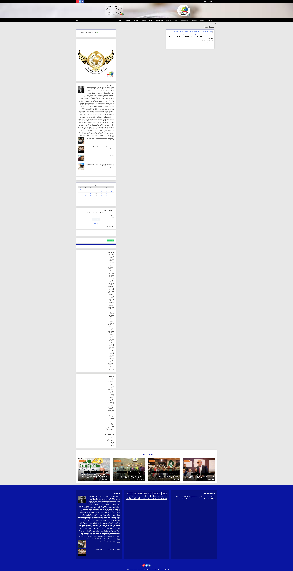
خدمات (112, 418)
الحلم (166, 496)
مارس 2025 (111, 282)
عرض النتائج (96, 223)
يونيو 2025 (111, 277)
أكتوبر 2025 (111, 270)
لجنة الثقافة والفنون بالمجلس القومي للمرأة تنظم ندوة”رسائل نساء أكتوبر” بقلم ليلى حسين (129, 477)
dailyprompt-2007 (156, 493)
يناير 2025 (112, 285)
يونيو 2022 (111, 334)
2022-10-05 (204, 40)
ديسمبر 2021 (111, 344)
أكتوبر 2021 (111, 347)
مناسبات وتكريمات (110, 441)
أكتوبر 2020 (111, 366)
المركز (140, 496)
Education (210, 35)
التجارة (132, 493)
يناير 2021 (112, 362)
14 (85, 194)
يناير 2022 (112, 342)
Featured (112, 383)
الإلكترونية (150, 493)
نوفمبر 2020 (111, 365)
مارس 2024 (111, 301)
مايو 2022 (112, 336)
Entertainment (111, 381)
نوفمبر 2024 (111, 288)
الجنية (128, 493)
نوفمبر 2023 (111, 307)
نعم (112, 216)
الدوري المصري (161, 496)
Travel (203, 35)
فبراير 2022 (111, 341)
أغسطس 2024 (111, 293)
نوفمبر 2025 (111, 269)
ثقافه (185, 35)
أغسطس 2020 (111, 370)
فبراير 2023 (111, 322)
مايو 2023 (112, 317)
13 (90, 194)
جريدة (130, 496)
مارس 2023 (111, 320)
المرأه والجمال (159, 20)
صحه (120, 20)
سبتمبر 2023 (111, 310)
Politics (206, 35)
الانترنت (135, 493)
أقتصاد (176, 20)
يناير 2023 (112, 323)
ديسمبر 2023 (111, 306)
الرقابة (152, 496)
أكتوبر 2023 (111, 309)
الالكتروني (145, 493)
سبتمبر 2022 (111, 330)
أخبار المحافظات (184, 20)
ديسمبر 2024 (111, 286)
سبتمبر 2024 (111, 291)
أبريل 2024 (111, 299)
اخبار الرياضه (168, 20)
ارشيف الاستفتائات (110, 226)
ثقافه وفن (135, 20)
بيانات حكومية (111, 409)
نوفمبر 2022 (111, 326)
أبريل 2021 (111, 357)
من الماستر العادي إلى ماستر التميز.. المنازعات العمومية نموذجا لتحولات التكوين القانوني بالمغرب (100, 165)
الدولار (156, 496)
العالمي (147, 496)
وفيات (112, 445)
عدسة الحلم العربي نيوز (109, 428)
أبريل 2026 (111, 261)
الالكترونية (140, 493)
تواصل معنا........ (110, 240)
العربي (144, 496)
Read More (209, 46)
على (134, 498)
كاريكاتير (112, 437)
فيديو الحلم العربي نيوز (109, 434)
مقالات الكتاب (111, 439)
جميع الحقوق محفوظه (165, 569)
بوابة (137, 496)
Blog (113, 378)
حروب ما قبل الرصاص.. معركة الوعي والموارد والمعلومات (101, 147)
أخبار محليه (112, 393)
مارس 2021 (111, 358)
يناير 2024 (112, 304)
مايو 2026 (112, 259)
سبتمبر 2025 (111, 272)
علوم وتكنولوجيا (110, 429)
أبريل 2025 (111, 280)
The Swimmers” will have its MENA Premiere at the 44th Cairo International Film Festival (191, 37)
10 (106, 194)
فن (113, 433)
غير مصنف (111, 431)
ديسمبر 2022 (111, 325)
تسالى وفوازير (111, 410)
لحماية (131, 498)
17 (106, 196)
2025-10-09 (105, 480)
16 (111, 196)
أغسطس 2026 (111, 254)
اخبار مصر (210, 20)
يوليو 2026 (111, 256)
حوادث (112, 417)
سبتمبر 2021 (111, 349)
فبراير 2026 (111, 264)
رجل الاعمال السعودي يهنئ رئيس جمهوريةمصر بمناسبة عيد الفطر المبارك (154, 498)
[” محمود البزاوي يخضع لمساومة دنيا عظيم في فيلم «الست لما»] (82, 544)
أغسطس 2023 (111, 312)
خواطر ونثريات (111, 420)
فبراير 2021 (111, 360)
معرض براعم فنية (110, 156)
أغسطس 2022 (111, 331)
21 (85, 196)
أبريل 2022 (111, 338)
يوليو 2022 (111, 333)
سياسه (112, 425)
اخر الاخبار (112, 402)
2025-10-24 (140, 480)
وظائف (112, 444)
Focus (112, 384)
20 (90, 196)
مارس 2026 (111, 262)
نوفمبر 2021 (111, 346)
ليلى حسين (210, 40)
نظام (166, 501)
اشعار (113, 404)
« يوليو (96, 204)
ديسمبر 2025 (111, 267)
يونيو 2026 (111, 257)
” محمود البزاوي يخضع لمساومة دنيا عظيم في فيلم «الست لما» (100, 138)
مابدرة (127, 498)
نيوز (163, 501)
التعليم (112, 405)
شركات (138, 498)
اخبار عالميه (194, 20)
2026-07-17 (210, 480)
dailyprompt (164, 493)
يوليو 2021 (111, 352)
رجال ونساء (127, 20)
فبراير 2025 (111, 283)
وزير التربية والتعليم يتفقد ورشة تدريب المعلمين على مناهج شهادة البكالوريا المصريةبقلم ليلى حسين (199, 477)
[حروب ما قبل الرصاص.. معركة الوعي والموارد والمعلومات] (82, 553)
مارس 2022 (111, 339)
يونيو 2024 (111, 296)
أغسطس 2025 (111, 274)
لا (112, 217)
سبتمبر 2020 (111, 368)
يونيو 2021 (111, 354)
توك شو (151, 20)
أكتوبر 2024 (111, 290)
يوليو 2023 (111, 314)
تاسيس (133, 496)
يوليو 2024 (111, 294)
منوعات (112, 442)
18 (101, 196)
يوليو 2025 (111, 275)
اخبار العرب (202, 20)
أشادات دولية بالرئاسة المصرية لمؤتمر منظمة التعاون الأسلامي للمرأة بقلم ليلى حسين (166, 477)
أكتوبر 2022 (111, 328)
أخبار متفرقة (111, 391)
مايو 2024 (112, 298)
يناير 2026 (112, 266)
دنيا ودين (144, 20)
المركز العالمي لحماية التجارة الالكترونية (135, 569)
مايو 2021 (112, 355)
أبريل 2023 (111, 318)
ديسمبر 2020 (111, 363)
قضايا (113, 436)
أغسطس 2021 (111, 350)
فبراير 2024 (111, 302)
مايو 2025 (112, 278)
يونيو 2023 (111, 315)
